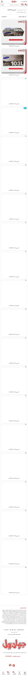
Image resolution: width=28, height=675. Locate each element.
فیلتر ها (3, 16)
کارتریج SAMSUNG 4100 (14, 507)
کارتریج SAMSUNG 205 (14, 392)
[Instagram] (17, 660)
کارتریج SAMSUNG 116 (14, 247)
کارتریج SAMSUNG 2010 (14, 334)
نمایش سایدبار (22, 16)
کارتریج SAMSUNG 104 (14, 103)
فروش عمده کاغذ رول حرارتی (14, 634)
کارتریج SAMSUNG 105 (14, 132)
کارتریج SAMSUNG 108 (14, 161)
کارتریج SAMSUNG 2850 (14, 478)
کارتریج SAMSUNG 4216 (14, 563)
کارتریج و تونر (20, 9)
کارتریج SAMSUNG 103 (14, 75)
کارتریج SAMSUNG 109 (14, 190)
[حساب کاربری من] (1, 1)
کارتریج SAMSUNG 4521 (14, 592)
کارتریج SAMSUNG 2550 (14, 449)
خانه (25, 9)
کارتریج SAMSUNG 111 (14, 219)
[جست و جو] (2, 4)
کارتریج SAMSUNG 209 (14, 420)
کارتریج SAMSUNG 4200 (14, 535)
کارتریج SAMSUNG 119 (14, 305)
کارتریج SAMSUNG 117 (14, 276)
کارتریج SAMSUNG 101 (14, 46)
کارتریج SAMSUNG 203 (14, 363)
